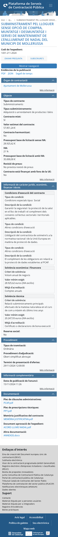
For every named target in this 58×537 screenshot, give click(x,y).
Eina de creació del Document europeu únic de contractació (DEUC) (24, 456)
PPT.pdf (8, 411)
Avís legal (20, 517)
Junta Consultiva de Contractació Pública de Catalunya (27, 475)
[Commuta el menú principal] (51, 5)
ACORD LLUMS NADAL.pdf (17, 427)
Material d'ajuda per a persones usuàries (21, 501)
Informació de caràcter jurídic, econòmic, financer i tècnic (25, 186)
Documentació (11, 393)
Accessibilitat (36, 517)
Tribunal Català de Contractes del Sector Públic (24, 480)
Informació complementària (19, 375)
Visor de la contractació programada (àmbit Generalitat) (28, 463)
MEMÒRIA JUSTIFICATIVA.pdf (18, 419)
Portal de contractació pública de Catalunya (22, 478)
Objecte (8, 95)
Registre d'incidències (12, 506)
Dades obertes (9, 489)
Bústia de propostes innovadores (17, 472)
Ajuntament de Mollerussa (18, 85)
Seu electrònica (41, 523)
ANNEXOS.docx (12, 435)
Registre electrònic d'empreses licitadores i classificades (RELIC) (28, 467)
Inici (3, 20)
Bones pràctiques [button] (10, 509)
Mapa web (29, 528)
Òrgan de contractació (15, 80)
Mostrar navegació (29, 65)
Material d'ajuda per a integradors (18, 503)
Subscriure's (37, 58)
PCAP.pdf (8, 402)
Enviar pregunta (13, 58)
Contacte (6, 498)
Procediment (10, 340)
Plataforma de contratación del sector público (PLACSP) (28, 483)
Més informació (47, 90)
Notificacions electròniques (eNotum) (19, 486)
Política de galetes (18, 523)
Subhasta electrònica (12, 460)
